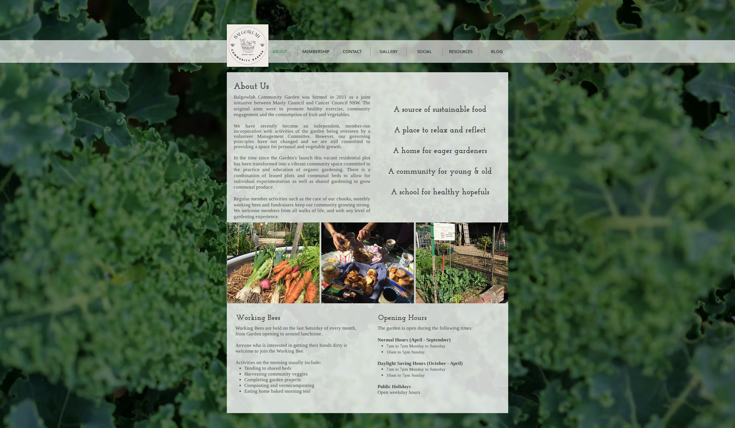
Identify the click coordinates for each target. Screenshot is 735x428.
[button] (273, 262)
